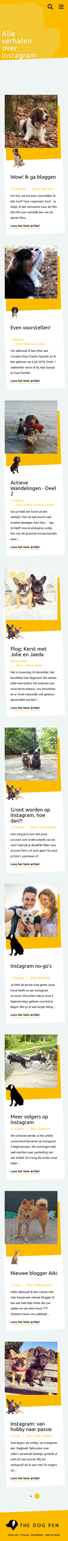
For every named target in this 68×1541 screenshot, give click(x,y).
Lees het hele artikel (25, 225)
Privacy (24, 1535)
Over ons (13, 1535)
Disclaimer (37, 1535)
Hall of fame (52, 1535)
